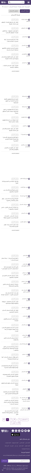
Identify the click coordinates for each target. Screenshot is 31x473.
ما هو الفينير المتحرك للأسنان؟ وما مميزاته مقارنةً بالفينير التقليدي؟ (10, 139)
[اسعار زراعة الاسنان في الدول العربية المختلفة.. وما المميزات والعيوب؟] (24, 344)
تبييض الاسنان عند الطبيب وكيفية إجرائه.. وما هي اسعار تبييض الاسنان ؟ (11, 402)
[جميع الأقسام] (28, 2)
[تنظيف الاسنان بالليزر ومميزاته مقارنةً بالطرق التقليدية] (24, 373)
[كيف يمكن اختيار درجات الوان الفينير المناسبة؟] (24, 222)
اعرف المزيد (8, 469)
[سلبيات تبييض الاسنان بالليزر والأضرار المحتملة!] (24, 282)
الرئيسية (27, 7)
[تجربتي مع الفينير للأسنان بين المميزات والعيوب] (24, 187)
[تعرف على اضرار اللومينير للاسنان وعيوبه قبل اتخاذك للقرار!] (24, 55)
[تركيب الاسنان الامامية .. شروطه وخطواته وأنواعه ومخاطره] (24, 300)
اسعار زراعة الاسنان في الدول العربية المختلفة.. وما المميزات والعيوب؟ (10, 348)
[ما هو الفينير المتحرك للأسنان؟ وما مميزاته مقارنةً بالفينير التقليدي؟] (24, 135)
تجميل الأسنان (14, 11)
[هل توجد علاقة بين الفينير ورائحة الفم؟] (24, 179)
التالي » (13, 423)
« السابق (25, 419)
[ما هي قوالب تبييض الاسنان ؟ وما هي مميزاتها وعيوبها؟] (24, 355)
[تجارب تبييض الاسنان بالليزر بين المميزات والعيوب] (24, 274)
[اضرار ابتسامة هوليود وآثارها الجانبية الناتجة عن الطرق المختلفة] (24, 97)
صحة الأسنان (13, 7)
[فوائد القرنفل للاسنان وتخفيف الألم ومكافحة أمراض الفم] (24, 390)
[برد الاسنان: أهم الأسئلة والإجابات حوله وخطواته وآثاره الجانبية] (24, 363)
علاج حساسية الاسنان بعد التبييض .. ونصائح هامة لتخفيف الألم (10, 413)
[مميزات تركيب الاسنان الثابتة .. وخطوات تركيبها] (24, 64)
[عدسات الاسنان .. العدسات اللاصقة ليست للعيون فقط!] (24, 213)
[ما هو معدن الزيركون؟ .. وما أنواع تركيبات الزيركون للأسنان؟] (24, 28)
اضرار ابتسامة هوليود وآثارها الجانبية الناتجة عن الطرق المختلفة (11, 101)
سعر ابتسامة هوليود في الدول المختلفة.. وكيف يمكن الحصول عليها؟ (10, 111)
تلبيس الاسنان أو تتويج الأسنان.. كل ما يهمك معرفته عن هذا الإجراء (10, 329)
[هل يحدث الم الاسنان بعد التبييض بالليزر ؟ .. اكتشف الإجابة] (24, 291)
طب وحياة (21, 7)
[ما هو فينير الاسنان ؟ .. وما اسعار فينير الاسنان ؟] (24, 256)
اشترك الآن (4, 460)
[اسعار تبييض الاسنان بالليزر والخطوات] (24, 336)
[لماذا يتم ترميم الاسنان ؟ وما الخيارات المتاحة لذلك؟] (24, 37)
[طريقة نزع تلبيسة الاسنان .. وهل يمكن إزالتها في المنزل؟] (24, 197)
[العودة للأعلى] (2, 470)
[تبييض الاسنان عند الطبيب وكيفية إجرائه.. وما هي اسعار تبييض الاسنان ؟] (24, 399)
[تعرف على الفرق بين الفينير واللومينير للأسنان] (24, 146)
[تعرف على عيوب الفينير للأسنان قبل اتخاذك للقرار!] (24, 126)
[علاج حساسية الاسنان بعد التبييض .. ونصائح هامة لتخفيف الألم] (24, 409)
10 (19, 423)
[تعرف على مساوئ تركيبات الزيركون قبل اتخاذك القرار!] (24, 20)
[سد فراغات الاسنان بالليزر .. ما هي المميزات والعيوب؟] (24, 205)
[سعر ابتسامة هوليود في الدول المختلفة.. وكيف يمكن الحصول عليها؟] (24, 108)
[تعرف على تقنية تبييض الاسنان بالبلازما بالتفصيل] (24, 308)
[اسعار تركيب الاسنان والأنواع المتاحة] (24, 317)
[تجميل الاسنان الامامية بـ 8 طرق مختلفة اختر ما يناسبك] (24, 46)
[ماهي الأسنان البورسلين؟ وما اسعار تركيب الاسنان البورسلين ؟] (24, 265)
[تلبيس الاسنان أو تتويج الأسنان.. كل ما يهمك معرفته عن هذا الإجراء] (24, 325)
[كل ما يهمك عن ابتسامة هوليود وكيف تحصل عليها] (24, 117)
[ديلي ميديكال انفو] (4, 2)
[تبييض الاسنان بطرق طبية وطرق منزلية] (24, 381)
